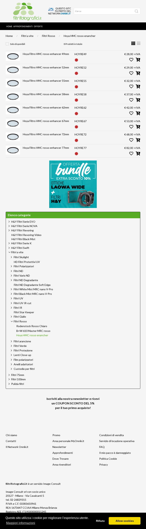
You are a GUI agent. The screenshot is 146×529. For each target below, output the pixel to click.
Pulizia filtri (17, 383)
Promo (56, 435)
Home (9, 26)
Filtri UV (18, 298)
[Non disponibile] (76, 59)
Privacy (103, 464)
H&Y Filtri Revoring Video (26, 234)
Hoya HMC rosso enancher (79, 35)
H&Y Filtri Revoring (22, 230)
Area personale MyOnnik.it (68, 441)
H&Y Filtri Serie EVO (23, 221)
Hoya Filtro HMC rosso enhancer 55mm (46, 80)
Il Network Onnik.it (17, 446)
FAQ (102, 446)
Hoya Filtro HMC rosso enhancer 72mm (46, 134)
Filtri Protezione (23, 350)
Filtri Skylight (21, 257)
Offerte (38, 26)
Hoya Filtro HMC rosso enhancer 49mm (46, 53)
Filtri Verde (20, 345)
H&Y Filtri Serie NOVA (24, 226)
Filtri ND (18, 271)
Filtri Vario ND (22, 275)
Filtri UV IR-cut (22, 303)
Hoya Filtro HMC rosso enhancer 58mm (46, 94)
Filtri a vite (27, 35)
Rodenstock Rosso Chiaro (31, 326)
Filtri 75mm (17, 374)
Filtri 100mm (18, 379)
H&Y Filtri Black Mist (23, 239)
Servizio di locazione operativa (116, 441)
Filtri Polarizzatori (24, 266)
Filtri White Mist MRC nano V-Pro (33, 289)
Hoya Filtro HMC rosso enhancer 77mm (46, 147)
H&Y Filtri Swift (20, 247)
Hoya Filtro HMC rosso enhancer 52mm (46, 67)
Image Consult (52, 483)
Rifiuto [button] (100, 520)
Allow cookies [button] (125, 520)
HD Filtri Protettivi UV (27, 261)
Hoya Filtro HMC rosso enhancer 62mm (46, 107)
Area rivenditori (61, 464)
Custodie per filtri (24, 368)
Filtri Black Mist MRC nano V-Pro (33, 293)
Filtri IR (18, 307)
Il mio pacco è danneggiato (115, 452)
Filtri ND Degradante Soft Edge (32, 284)
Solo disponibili (17, 44)
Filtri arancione (22, 341)
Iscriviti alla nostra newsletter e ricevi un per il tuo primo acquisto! (73, 403)
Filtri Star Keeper (24, 312)
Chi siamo (11, 435)
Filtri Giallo (20, 316)
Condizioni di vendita (111, 435)
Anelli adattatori (23, 364)
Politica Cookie (108, 458)
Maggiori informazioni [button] (20, 523)
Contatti (11, 441)
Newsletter (59, 446)
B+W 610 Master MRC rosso (33, 330)
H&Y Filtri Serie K (21, 243)
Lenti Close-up (22, 355)
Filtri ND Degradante (26, 280)
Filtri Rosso (48, 35)
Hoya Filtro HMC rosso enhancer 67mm (46, 121)
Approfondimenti (23, 26)
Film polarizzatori (23, 359)
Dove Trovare (60, 458)
